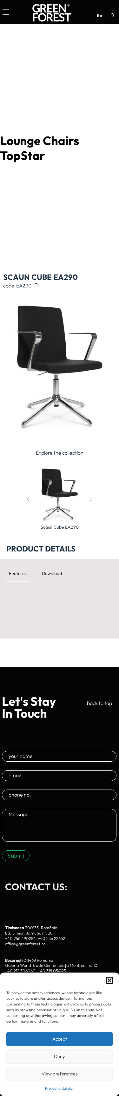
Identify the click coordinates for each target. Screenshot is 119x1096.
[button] (109, 980)
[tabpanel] (59, 595)
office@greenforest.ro (25, 943)
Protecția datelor (59, 1088)
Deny (59, 1056)
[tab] (17, 573)
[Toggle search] (112, 15)
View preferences (59, 1074)
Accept (59, 1039)
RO (99, 15)
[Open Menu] (6, 12)
